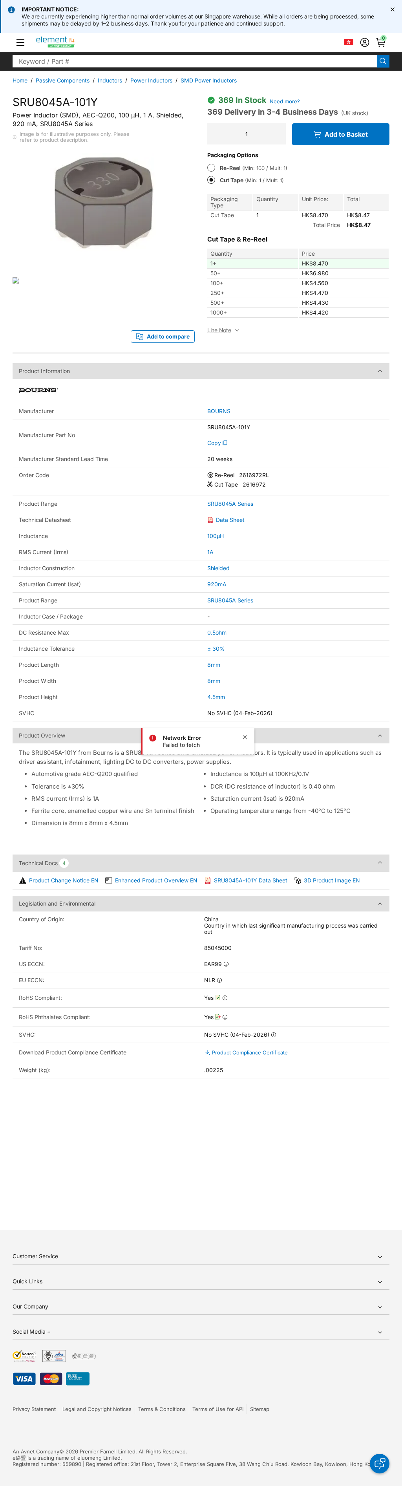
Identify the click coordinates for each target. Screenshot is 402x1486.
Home (20, 80)
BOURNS (218, 411)
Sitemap (259, 1409)
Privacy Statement (34, 1409)
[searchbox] (195, 61)
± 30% (216, 648)
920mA (217, 584)
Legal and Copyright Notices (97, 1409)
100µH (215, 536)
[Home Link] (70, 42)
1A (210, 552)
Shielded (218, 568)
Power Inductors (151, 80)
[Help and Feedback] (379, 1463)
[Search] (383, 61)
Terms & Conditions (162, 1409)
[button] (20, 42)
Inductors (110, 80)
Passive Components (63, 80)
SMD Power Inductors (209, 80)
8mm (213, 664)
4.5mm (216, 697)
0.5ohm (217, 632)
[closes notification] (392, 9)
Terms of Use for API (217, 1409)
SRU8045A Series (230, 504)
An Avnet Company (36, 1451)
